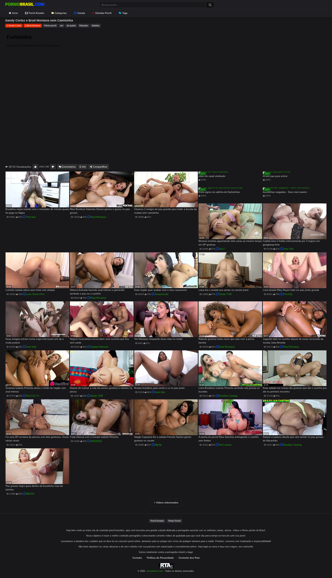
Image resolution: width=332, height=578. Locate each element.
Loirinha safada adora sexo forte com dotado (30, 290)
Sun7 (222, 248)
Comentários (69, 166)
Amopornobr (161, 294)
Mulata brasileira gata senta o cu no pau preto (159, 388)
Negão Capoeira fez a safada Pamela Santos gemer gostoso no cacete (162, 439)
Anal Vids (288, 248)
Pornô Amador (36, 13)
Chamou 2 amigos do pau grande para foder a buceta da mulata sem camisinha (165, 211)
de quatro (71, 25)
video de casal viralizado (212, 176)
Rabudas (83, 25)
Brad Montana (33, 25)
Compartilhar (99, 166)
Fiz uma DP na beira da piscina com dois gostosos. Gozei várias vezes (37, 439)
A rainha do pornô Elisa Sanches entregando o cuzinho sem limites (229, 439)
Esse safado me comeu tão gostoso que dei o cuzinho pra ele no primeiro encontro (294, 390)
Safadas (95, 25)
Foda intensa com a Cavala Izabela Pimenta (94, 437)
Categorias (61, 13)
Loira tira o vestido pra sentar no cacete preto (223, 290)
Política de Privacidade (160, 557)
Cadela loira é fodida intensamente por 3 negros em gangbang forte (291, 243)
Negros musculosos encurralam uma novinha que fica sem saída (99, 341)
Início (15, 13)
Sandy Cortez (14, 25)
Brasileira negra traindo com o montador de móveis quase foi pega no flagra (37, 211)
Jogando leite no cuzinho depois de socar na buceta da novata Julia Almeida (293, 341)
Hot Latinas (225, 444)
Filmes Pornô (174, 521)
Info (83, 166)
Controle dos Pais (189, 557)
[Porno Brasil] (24, 5)
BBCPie (30, 493)
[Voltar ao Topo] (320, 567)
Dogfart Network (99, 346)
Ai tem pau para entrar (275, 176)
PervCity (288, 294)
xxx (61, 25)
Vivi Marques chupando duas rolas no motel (158, 339)
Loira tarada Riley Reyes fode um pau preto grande (291, 290)
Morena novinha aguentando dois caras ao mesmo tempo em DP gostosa (230, 243)
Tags (124, 13)
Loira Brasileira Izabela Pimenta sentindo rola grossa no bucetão (229, 390)
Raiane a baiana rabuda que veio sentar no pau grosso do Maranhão (293, 439)
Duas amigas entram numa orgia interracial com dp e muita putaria (35, 341)
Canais (81, 13)
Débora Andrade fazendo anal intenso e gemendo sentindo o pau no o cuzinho (97, 292)
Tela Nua (31, 217)
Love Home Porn (35, 294)
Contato (137, 557)
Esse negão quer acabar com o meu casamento (160, 290)
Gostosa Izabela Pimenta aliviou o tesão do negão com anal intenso (36, 390)
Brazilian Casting (228, 395)
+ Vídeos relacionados (166, 502)
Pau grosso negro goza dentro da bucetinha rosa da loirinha (34, 488)
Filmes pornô (50, 25)
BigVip (158, 444)
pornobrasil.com (155, 571)
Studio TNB (225, 294)
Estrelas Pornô (103, 13)
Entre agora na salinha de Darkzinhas (219, 192)
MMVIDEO (96, 441)
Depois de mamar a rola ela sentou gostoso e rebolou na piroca (101, 390)
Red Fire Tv (32, 395)
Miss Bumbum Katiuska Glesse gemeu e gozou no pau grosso (100, 211)
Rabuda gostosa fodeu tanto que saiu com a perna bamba (226, 341)
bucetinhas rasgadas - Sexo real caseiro (285, 192)
